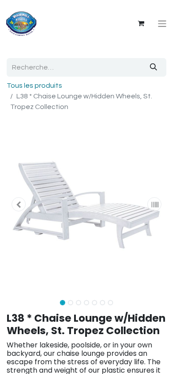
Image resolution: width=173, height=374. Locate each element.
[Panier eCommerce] (141, 23)
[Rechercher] (153, 67)
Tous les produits (34, 85)
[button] (19, 204)
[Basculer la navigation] (162, 24)
